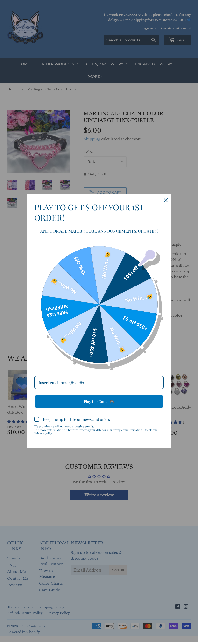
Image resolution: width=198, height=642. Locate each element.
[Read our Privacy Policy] (161, 427)
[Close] (165, 200)
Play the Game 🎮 (99, 401)
